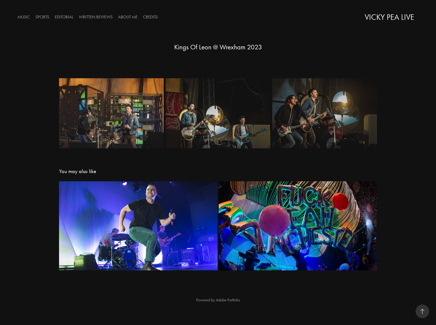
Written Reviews (96, 17)
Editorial (64, 17)
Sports (42, 17)
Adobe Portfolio (228, 299)
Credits (150, 17)
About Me (128, 17)
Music (23, 17)
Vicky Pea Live (389, 17)
